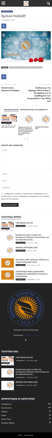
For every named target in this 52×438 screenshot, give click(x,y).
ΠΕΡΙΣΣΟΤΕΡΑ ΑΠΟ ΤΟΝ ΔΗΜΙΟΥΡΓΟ (34, 110)
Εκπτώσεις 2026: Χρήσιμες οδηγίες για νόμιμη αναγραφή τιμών (32, 260)
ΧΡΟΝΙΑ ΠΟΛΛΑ (37, 67)
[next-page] (27, 138)
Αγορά (3, 415)
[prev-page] (24, 138)
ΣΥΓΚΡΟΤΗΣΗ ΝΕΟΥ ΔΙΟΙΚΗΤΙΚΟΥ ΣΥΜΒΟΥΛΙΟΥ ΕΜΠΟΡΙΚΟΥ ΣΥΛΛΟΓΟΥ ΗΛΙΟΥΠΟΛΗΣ (31, 274)
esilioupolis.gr (12, 9)
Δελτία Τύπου (6, 419)
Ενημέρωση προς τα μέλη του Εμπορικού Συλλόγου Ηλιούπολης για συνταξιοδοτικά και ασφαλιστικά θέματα (25, 130)
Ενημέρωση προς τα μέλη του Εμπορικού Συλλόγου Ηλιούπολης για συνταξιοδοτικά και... (32, 237)
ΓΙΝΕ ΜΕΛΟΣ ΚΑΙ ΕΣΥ (8, 127)
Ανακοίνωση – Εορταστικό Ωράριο (10, 89)
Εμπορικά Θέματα (8, 423)
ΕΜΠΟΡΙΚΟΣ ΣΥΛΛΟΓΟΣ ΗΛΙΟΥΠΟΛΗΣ (20, 67)
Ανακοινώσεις (6, 408)
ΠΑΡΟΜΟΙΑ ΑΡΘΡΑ (11, 110)
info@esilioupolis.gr (31, 335)
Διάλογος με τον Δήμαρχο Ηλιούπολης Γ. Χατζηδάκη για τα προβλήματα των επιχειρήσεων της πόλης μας (39, 94)
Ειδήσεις (4, 412)
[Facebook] (3, 26)
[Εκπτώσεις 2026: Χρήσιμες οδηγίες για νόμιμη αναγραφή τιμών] (7, 263)
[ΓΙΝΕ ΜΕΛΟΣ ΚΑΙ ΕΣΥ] (9, 120)
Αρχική (3, 9)
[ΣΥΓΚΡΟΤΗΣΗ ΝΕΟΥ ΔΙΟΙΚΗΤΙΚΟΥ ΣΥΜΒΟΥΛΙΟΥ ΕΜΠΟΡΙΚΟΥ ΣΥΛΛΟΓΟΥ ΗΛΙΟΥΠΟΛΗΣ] (7, 275)
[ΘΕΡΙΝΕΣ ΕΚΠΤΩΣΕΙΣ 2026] (43, 120)
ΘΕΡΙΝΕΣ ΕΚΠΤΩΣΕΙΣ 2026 (41, 127)
